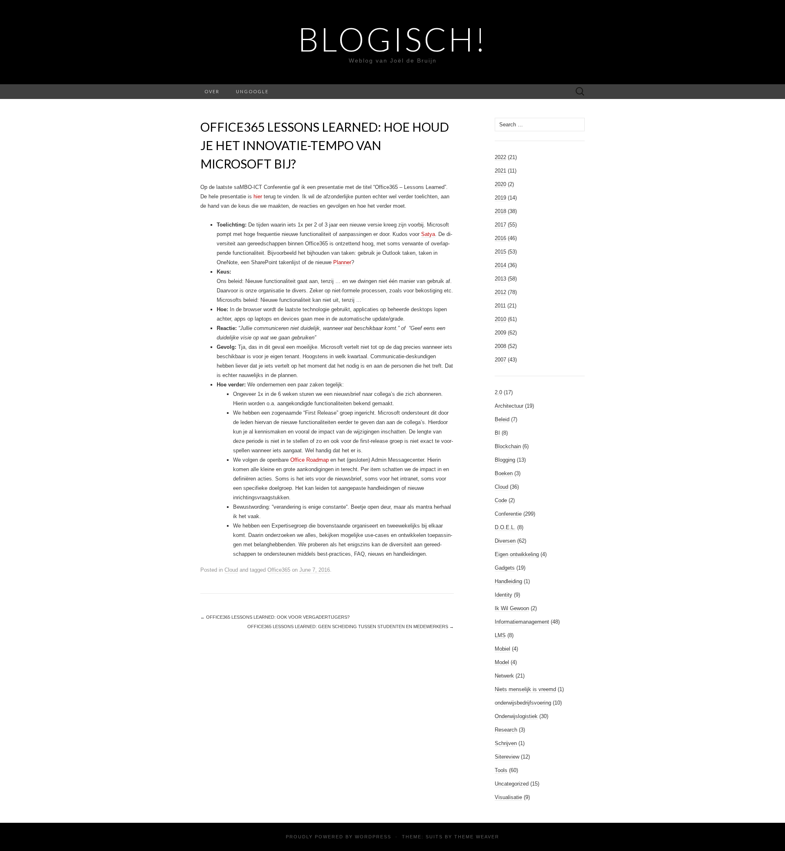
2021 (500, 171)
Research (506, 730)
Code (501, 500)
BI (497, 433)
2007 (500, 360)
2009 (500, 333)
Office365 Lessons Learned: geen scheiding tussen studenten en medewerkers (350, 626)
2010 (500, 319)
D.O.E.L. (505, 527)
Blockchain (508, 446)
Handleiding (508, 581)
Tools (501, 770)
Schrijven (506, 743)
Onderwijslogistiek (516, 716)
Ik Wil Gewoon (512, 608)
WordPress (373, 836)
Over (212, 91)
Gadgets (505, 568)
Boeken (504, 473)
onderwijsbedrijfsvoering (523, 703)
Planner (342, 262)
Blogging (505, 460)
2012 (500, 292)
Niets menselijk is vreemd (525, 689)
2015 (500, 252)
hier (257, 196)
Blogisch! (392, 38)
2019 (500, 198)
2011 (500, 306)
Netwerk (504, 676)
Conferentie (508, 514)
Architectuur (509, 406)
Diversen (505, 541)
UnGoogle (252, 91)
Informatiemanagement (522, 622)
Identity (503, 595)
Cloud (231, 570)
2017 (500, 225)
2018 (500, 211)
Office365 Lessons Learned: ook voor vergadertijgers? (275, 617)
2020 (500, 184)
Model (502, 662)
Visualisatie (508, 797)
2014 (500, 265)
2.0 (498, 392)
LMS (500, 635)
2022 (500, 157)
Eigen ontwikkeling (517, 554)
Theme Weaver (476, 836)
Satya (428, 234)
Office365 (278, 570)
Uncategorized (512, 784)
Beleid (502, 419)
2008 (500, 346)
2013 (500, 279)
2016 (500, 238)
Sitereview (507, 757)
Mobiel (502, 649)
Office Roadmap (309, 460)
